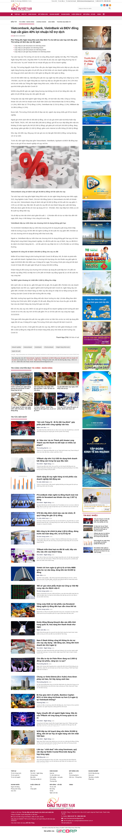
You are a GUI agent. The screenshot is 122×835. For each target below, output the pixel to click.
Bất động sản (43, 14)
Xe (31, 786)
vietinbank (38, 347)
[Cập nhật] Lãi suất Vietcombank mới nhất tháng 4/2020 (30, 45)
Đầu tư (24, 14)
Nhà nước (91, 775)
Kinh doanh (32, 14)
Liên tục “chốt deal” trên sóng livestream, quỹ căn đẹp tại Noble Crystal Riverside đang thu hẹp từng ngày (57, 752)
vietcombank (28, 347)
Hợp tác (52, 773)
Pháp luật (91, 779)
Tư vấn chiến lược (43, 482)
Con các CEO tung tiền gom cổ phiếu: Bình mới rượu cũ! (67, 408)
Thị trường (53, 779)
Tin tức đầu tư (61, 1)
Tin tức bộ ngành (15, 777)
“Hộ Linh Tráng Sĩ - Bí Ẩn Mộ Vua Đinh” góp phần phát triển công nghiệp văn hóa (101, 520)
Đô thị (70, 773)
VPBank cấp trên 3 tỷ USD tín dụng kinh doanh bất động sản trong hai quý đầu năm (102, 535)
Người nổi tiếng (15, 786)
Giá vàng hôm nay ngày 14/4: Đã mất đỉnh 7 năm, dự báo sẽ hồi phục (44, 388)
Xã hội (51, 790)
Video (99, 14)
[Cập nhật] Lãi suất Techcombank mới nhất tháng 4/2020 (30, 49)
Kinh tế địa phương (93, 773)
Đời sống (52, 788)
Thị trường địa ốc (42, 448)
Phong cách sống (15, 788)
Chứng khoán (41, 22)
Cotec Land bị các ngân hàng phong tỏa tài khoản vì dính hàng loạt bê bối (21, 388)
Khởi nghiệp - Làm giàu (56, 777)
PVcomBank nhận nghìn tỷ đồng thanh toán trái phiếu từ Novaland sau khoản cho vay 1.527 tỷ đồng (57, 497)
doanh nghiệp (17, 347)
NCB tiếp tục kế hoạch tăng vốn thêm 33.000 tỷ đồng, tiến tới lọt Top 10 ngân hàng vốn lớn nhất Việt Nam (58, 733)
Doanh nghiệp (54, 14)
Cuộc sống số (76, 14)
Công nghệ (33, 788)
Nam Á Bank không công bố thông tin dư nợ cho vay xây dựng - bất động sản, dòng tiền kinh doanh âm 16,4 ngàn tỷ (58, 642)
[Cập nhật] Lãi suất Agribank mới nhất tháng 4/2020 (29, 47)
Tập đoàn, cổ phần (93, 777)
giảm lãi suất (16, 351)
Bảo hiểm (51, 22)
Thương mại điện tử (64, 22)
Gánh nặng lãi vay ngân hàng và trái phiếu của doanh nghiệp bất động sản (102, 542)
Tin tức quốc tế (15, 775)
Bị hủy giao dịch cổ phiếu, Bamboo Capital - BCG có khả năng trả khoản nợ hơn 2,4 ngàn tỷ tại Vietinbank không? (57, 697)
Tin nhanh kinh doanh (71, 1)
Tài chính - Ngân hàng (26, 22)
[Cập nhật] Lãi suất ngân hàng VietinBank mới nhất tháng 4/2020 (32, 51)
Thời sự (17, 14)
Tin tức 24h (54, 1)
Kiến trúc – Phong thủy (75, 777)
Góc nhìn (40, 575)
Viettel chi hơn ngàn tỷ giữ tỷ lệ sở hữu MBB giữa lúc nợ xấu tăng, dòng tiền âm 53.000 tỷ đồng (56, 570)
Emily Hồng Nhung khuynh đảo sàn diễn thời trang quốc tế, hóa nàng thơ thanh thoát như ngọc (56, 624)
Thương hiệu (41, 702)
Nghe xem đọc (41, 427)
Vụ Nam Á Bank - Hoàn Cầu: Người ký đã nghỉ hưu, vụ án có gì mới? (45, 408)
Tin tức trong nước (43, 536)
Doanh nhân (65, 14)
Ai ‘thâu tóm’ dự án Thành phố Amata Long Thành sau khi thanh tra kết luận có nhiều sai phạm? (56, 442)
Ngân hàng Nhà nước (63, 347)
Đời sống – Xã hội (89, 14)
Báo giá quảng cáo (66, 822)
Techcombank (49, 347)
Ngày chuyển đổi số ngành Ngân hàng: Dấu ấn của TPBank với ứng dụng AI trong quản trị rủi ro (57, 715)
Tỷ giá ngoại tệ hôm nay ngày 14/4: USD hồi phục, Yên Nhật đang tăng (21, 408)
